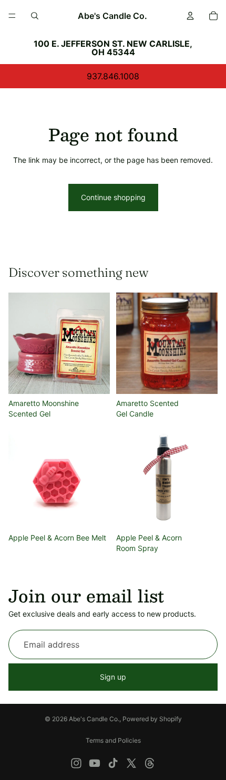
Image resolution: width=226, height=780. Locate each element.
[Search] (34, 15)
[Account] (190, 15)
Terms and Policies (113, 740)
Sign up (113, 676)
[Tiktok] (113, 763)
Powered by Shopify (152, 719)
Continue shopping (113, 197)
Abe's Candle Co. (94, 719)
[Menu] (12, 16)
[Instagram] (76, 763)
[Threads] (149, 763)
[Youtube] (94, 763)
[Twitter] (131, 763)
